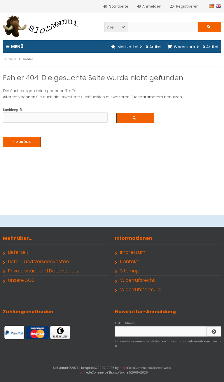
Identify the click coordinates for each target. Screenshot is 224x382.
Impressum (132, 252)
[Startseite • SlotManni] (41, 26)
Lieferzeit (18, 252)
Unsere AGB (21, 280)
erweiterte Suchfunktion (82, 97)
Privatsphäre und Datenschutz (43, 270)
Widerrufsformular (141, 289)
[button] (116, 27)
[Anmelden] (214, 331)
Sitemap (129, 270)
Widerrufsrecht (137, 280)
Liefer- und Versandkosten (38, 261)
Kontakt (129, 261)
